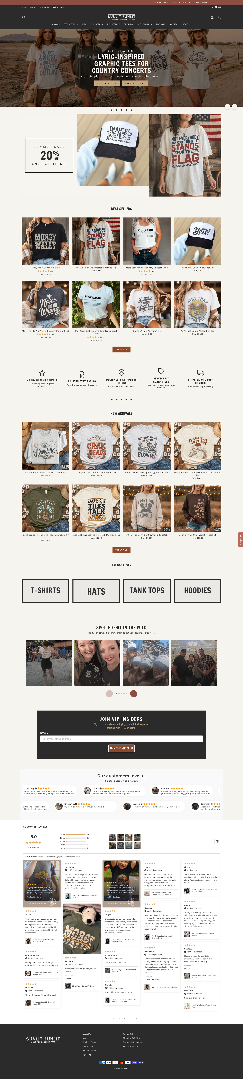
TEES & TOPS (70, 24)
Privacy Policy (129, 1034)
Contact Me (88, 1046)
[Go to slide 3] (121, 693)
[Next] (234, 106)
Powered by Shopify (121, 1068)
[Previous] (227, 106)
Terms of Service (130, 1046)
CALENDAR (174, 24)
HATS (84, 24)
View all (121, 349)
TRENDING (128, 24)
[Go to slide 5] (126, 693)
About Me (87, 1034)
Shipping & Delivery (132, 1038)
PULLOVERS (96, 24)
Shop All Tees (107, 83)
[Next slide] (133, 693)
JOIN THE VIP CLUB (121, 748)
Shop (85, 1038)
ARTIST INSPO (144, 24)
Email (44, 733)
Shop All (56, 24)
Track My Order (89, 1042)
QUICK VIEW (45, 262)
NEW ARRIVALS (113, 24)
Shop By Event (135, 83)
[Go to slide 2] (119, 693)
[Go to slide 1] (116, 693)
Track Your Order (59, 7)
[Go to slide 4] (124, 693)
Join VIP (33, 7)
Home (24, 7)
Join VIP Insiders (90, 1050)
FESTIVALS (160, 24)
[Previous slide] (109, 693)
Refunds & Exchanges (133, 1042)
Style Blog (87, 1054)
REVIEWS (187, 24)
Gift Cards (44, 7)
